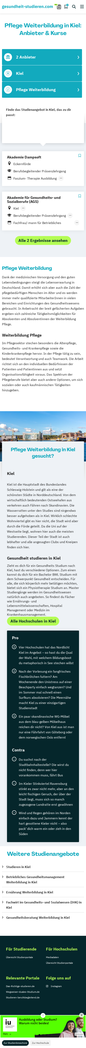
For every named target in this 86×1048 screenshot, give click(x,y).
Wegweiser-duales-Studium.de (23, 991)
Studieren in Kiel (18, 867)
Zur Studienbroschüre (15, 1042)
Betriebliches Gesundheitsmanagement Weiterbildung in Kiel (35, 879)
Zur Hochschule (40, 1042)
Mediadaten (52, 957)
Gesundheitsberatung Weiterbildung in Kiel (38, 917)
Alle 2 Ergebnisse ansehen (43, 240)
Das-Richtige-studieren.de (20, 986)
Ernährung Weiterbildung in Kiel (29, 892)
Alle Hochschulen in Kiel (33, 621)
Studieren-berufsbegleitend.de (23, 997)
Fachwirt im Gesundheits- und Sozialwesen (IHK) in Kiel (44, 904)
